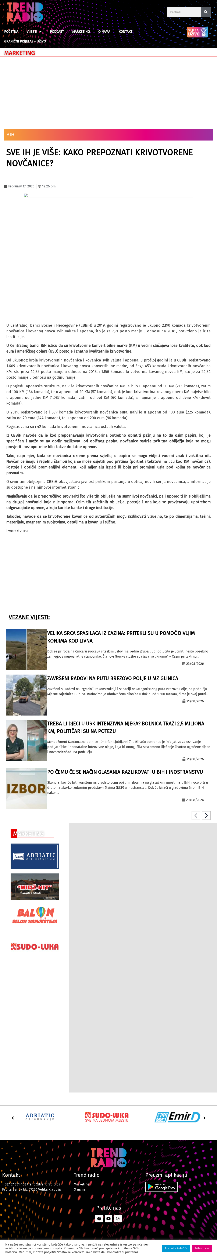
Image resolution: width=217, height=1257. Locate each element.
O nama (104, 32)
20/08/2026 (195, 800)
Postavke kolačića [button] (176, 1248)
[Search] (206, 12)
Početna (11, 32)
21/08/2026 (195, 701)
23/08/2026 (195, 664)
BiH (10, 135)
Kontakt (125, 32)
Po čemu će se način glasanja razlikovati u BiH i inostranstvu (125, 772)
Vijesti (32, 32)
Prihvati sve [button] (202, 1248)
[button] (12, 1118)
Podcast (57, 32)
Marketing (81, 32)
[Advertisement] (108, 90)
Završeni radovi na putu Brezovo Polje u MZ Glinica (112, 678)
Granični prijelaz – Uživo (25, 41)
